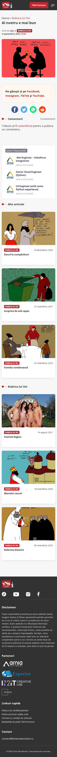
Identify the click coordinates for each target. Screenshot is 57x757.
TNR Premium (39, 5)
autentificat (25, 126)
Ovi (12, 30)
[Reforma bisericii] (28, 533)
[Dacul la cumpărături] (28, 238)
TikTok (24, 95)
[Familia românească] (28, 351)
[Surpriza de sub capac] (28, 294)
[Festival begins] (28, 420)
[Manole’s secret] (28, 477)
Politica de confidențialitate (15, 710)
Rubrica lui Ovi (21, 18)
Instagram (12, 95)
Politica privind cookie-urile (15, 714)
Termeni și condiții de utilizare (17, 718)
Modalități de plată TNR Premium (18, 721)
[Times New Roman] (7, 5)
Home (5, 18)
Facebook (33, 91)
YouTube (38, 95)
